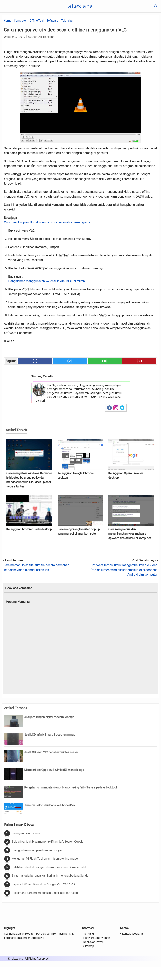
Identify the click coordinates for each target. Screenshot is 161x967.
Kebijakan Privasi (93, 941)
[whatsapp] (105, 361)
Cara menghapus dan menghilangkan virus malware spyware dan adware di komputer (129, 533)
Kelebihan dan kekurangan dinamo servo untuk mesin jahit (49, 867)
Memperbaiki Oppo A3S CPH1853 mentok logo (54, 770)
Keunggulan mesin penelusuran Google (37, 850)
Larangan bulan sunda (26, 833)
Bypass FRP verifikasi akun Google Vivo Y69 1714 (43, 884)
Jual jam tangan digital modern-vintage (49, 717)
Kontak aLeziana (132, 933)
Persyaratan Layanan (96, 937)
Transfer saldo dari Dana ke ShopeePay (49, 805)
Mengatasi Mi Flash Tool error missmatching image (45, 858)
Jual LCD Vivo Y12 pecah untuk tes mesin (51, 752)
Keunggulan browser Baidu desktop (29, 529)
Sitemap (88, 946)
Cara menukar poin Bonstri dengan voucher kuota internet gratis (47, 222)
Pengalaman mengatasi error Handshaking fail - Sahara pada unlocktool (70, 787)
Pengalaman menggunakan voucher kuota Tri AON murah (46, 281)
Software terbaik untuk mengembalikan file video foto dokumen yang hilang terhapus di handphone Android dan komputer (124, 569)
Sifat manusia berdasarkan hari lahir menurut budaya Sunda (50, 875)
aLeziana (17, 958)
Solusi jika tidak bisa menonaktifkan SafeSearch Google (47, 841)
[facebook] (35, 361)
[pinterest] (139, 361)
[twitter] (70, 361)
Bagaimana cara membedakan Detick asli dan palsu (45, 892)
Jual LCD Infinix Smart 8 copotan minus (49, 734)
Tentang (88, 933)
